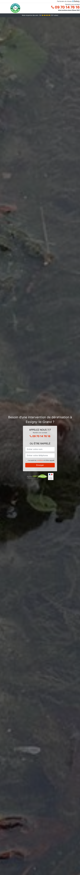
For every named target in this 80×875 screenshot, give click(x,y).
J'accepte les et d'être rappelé (41, 460)
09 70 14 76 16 (67, 7)
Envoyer (40, 465)
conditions (40, 460)
